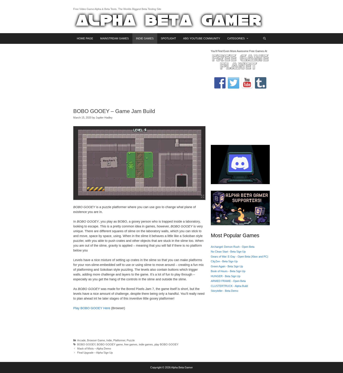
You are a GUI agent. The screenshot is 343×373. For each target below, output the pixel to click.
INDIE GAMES (145, 38)
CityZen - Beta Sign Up (224, 261)
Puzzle (131, 340)
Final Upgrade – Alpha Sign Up (95, 352)
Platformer (119, 340)
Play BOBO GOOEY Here (91, 308)
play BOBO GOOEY (166, 344)
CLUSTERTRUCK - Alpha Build (229, 285)
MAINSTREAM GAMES (114, 38)
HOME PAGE (85, 38)
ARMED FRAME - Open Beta (228, 280)
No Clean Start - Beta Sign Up (228, 251)
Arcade (81, 340)
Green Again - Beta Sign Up (227, 266)
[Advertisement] (139, 74)
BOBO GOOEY (86, 344)
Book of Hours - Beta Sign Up (228, 271)
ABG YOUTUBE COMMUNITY (201, 38)
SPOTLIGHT (168, 38)
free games (130, 344)
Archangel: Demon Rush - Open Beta (232, 246)
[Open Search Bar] (264, 38)
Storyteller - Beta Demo (224, 290)
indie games (146, 344)
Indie (109, 340)
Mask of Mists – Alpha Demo (94, 348)
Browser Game (96, 340)
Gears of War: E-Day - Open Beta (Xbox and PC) (239, 256)
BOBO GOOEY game (110, 344)
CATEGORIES (236, 38)
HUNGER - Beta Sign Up (225, 276)
